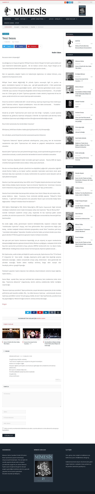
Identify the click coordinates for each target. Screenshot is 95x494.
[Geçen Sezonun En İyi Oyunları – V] (32, 334)
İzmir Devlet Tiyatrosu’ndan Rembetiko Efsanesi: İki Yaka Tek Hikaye (84, 180)
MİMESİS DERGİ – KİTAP (11, 23)
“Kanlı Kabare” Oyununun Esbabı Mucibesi (82, 230)
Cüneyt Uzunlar (79, 101)
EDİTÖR (77, 41)
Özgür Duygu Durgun (81, 201)
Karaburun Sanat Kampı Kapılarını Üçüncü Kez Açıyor (29, 2)
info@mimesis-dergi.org (82, 457)
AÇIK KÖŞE (70, 167)
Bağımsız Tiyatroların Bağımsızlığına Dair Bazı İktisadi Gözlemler (82, 145)
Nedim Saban (41, 318)
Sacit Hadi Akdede (80, 138)
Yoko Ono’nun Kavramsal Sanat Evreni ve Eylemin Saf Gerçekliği (83, 119)
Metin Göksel (79, 87)
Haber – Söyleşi (20, 19)
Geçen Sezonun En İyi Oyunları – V (30, 343)
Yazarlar (5, 34)
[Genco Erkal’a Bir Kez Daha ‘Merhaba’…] (11, 334)
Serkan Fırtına (79, 112)
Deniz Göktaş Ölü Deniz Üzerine (82, 159)
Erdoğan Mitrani (80, 74)
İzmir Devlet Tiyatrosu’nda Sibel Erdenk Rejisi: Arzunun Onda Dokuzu (83, 244)
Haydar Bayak (79, 173)
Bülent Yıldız (79, 224)
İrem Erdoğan (79, 237)
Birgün (4, 304)
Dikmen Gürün (79, 61)
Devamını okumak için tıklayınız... (11, 473)
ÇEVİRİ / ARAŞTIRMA (37, 19)
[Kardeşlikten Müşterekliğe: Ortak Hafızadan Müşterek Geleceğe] (52, 334)
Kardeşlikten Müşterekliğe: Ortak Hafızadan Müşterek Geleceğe (53, 343)
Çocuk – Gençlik (54, 19)
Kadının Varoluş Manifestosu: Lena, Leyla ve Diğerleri (83, 194)
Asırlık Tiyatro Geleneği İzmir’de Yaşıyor (82, 207)
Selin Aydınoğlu (79, 153)
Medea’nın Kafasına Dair (82, 218)
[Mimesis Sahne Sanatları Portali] (24, 10)
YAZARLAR (70, 55)
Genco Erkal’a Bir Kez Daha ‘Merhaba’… (83, 67)
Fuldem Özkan (79, 188)
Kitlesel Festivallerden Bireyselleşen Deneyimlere (83, 47)
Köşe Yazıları (70, 19)
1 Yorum (16, 42)
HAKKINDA (7, 19)
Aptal (76, 106)
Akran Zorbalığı (80, 132)
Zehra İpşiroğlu (79, 127)
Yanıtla (57, 379)
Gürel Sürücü (79, 213)
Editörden (70, 34)
